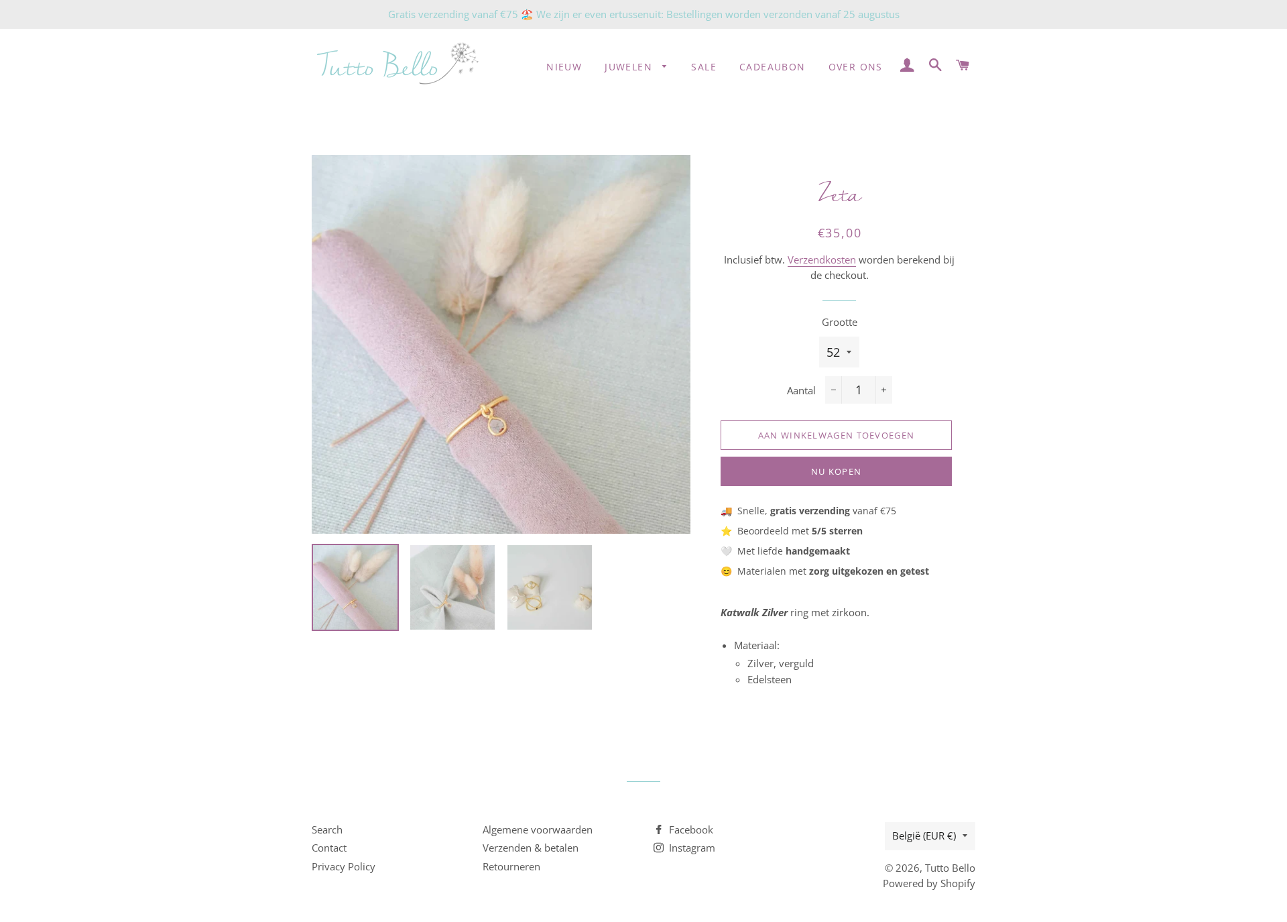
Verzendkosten (822, 259)
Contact (329, 847)
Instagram (690, 847)
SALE (704, 66)
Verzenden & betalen (530, 847)
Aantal (801, 390)
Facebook (689, 829)
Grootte (839, 322)
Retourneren (511, 866)
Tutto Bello (950, 867)
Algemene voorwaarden (538, 829)
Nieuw (564, 66)
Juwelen (630, 66)
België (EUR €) (924, 835)
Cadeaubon (772, 66)
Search (327, 829)
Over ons (856, 66)
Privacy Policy (343, 866)
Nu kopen (836, 471)
